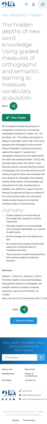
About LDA (7, 369)
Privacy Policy (29, 420)
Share (5, 106)
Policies (15, 420)
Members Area (33, 4)
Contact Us (30, 380)
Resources (30, 369)
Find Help (6, 380)
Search (26, 4)
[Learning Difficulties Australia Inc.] (8, 4)
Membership (8, 373)
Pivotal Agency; (35, 415)
